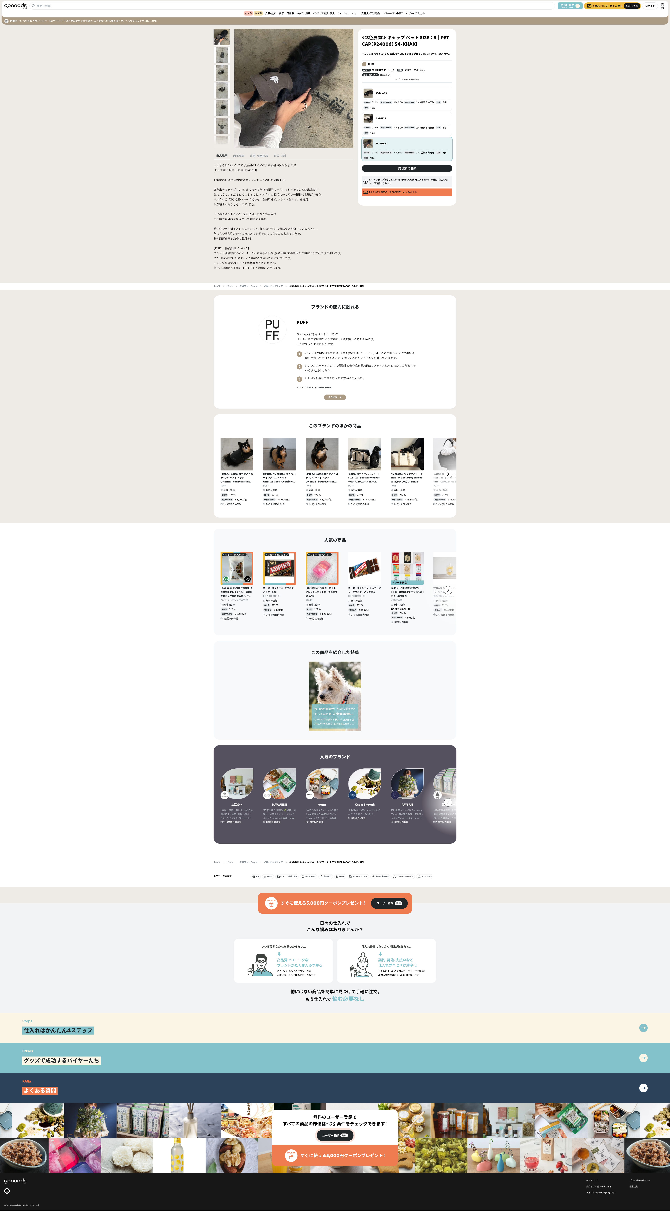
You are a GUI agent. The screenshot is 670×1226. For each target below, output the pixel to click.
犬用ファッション (248, 286)
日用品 (290, 13)
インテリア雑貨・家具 (324, 13)
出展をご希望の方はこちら (598, 1186)
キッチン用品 (303, 13)
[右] (448, 474)
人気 (250, 13)
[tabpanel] (283, 216)
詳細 (421, 70)
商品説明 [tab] (222, 156)
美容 (281, 13)
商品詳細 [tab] (238, 156)
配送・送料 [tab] (280, 156)
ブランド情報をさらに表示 (408, 79)
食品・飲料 (270, 13)
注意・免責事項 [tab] (259, 156)
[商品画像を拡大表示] (293, 88)
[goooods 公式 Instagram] (7, 1191)
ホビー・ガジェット (415, 13)
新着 (260, 13)
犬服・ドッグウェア (273, 286)
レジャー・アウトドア (392, 13)
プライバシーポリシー (640, 1180)
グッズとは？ (592, 1180)
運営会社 (634, 1186)
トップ (217, 286)
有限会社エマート (381, 70)
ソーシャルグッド (325, 387)
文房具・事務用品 (370, 13)
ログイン (650, 5)
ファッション (343, 13)
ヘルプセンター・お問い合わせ (600, 1192)
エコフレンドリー (306, 387)
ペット (355, 13)
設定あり (385, 74)
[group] (389, 903)
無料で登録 (229, 490)
